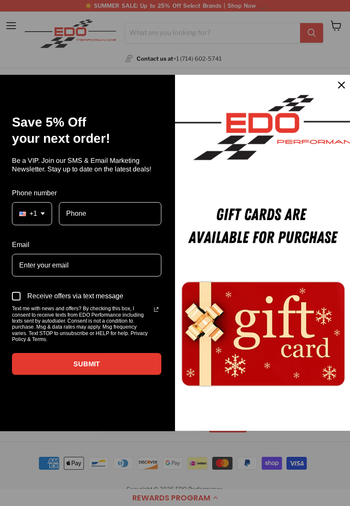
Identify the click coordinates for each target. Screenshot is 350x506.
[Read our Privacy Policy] (156, 309)
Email (20, 244)
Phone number (34, 193)
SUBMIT (86, 364)
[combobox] (32, 213)
